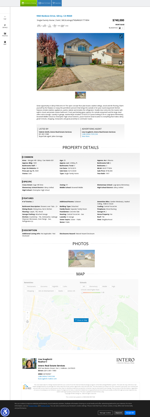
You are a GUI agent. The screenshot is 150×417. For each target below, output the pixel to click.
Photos (5, 36)
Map (5, 44)
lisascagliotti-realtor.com (47, 379)
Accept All (130, 413)
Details (5, 27)
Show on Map (82, 320)
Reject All (119, 413)
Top (5, 19)
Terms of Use (45, 406)
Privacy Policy (33, 406)
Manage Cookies (105, 413)
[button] (5, 412)
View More (85, 136)
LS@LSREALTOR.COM (90, 134)
